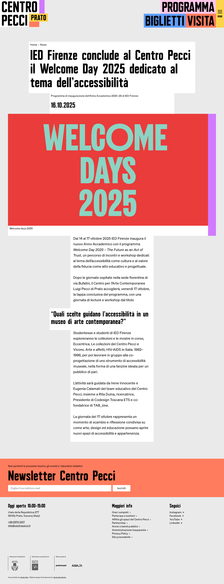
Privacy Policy (120, 533)
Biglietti (164, 19)
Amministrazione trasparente (129, 530)
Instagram (175, 512)
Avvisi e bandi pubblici (125, 526)
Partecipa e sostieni (123, 515)
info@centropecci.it (19, 525)
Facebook (175, 515)
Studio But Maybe (60, 577)
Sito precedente (121, 537)
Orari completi (120, 512)
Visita (201, 19)
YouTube (175, 519)
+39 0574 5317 (16, 522)
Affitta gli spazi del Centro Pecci (130, 519)
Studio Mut (24, 577)
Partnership (119, 523)
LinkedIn (175, 523)
